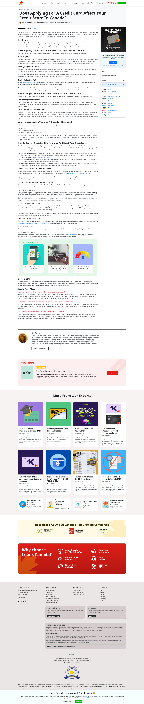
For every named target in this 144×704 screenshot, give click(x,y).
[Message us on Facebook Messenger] (18, 600)
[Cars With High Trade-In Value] (78, 503)
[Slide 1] (67, 381)
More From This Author (40, 348)
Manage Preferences (68, 701)
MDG (110, 108)
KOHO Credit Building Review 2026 (84, 428)
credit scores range (74, 173)
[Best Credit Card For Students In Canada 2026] (30, 413)
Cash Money (112, 91)
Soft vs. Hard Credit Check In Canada (33, 267)
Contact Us (21, 596)
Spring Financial (113, 115)
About (102, 591)
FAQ (101, 599)
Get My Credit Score (53, 615)
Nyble (110, 112)
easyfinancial (112, 94)
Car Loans (49, 593)
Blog (101, 589)
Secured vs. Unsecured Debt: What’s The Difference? (60, 501)
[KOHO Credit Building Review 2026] (85, 413)
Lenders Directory (51, 601)
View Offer (113, 372)
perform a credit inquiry (70, 59)
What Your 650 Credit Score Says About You (83, 267)
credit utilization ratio (28, 83)
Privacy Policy (74, 657)
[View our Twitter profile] (21, 600)
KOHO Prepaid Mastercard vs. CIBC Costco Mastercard (111, 429)
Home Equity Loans (52, 599)
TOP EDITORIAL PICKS (109, 76)
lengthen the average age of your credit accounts (33, 223)
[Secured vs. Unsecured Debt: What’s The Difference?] (50, 503)
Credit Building (50, 595)
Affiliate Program (78, 593)
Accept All (79, 701)
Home (20, 9)
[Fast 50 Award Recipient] (44, 530)
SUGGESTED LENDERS (109, 85)
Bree (109, 89)
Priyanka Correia (49, 22)
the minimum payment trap (40, 157)
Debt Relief (49, 591)
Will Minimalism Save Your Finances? (117, 500)
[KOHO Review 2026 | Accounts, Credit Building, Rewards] (30, 461)
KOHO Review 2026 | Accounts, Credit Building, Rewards (30, 477)
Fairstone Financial (114, 96)
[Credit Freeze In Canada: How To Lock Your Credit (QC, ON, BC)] (58, 461)
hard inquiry (72, 235)
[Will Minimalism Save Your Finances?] (106, 503)
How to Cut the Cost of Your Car (33, 500)
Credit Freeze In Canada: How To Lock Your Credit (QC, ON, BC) (57, 477)
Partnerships (77, 589)
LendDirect (111, 105)
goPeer (110, 98)
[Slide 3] (73, 381)
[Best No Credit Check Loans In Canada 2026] (113, 461)
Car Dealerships (78, 591)
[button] (44, 3)
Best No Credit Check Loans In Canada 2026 (111, 476)
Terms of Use (84, 657)
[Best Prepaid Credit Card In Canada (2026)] (58, 413)
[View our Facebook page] (23, 600)
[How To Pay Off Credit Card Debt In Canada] (85, 461)
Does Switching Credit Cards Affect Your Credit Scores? (58, 268)
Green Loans (112, 101)
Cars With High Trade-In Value (90, 501)
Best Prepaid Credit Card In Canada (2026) (57, 428)
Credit (24, 9)
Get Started (113, 62)
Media (102, 593)
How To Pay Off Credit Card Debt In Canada (84, 476)
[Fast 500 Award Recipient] (103, 529)
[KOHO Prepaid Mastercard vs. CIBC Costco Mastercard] (113, 413)
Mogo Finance (112, 110)
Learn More (92, 615)
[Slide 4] (76, 381)
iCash (110, 103)
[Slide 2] (70, 381)
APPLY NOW (121, 3)
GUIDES (104, 80)
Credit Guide (29, 9)
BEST (103, 71)
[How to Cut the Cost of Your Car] (22, 503)
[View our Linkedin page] (25, 600)
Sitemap (103, 597)
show (34, 28)
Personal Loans (50, 589)
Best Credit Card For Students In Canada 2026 (30, 428)
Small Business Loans (52, 597)
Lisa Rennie (30, 22)
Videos (102, 595)
